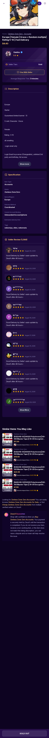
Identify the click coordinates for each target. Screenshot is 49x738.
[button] (24, 14)
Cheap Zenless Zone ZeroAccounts (16, 505)
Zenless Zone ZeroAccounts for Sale (23, 502)
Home (4, 34)
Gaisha (16, 52)
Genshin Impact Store (23, 444)
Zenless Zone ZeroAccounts (23, 500)
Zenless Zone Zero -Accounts (19, 34)
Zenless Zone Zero (20, 434)
